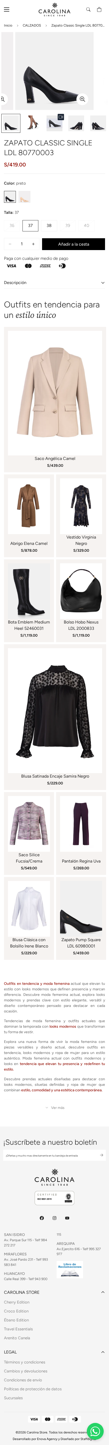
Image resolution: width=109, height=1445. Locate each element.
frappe (24, 197)
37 (33, 227)
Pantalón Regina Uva (81, 861)
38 (52, 227)
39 (70, 227)
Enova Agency (47, 1439)
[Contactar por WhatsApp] (95, 1431)
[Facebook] (41, 1218)
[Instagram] (54, 1218)
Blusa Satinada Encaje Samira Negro (55, 776)
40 (89, 227)
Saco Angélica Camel (55, 458)
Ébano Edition (16, 1320)
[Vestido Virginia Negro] (81, 506)
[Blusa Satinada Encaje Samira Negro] (55, 710)
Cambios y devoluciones (25, 1371)
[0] (99, 10)
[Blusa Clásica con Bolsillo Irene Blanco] (29, 909)
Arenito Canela (17, 1338)
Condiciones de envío (23, 1380)
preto (10, 197)
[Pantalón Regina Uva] (81, 824)
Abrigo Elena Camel (29, 543)
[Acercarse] (82, 99)
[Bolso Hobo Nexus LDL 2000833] (81, 591)
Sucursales (13, 1398)
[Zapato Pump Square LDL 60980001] (81, 909)
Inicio (8, 25)
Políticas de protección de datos (33, 1389)
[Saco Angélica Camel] (55, 393)
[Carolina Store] (54, 9)
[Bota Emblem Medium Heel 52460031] (29, 591)
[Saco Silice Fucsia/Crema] (29, 824)
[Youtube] (67, 1218)
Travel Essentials (18, 1329)
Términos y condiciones (24, 1362)
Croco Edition (16, 1311)
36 (15, 227)
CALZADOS (32, 25)
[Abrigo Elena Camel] (29, 506)
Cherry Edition (16, 1302)
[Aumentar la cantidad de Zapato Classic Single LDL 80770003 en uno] (33, 244)
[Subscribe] (97, 1155)
